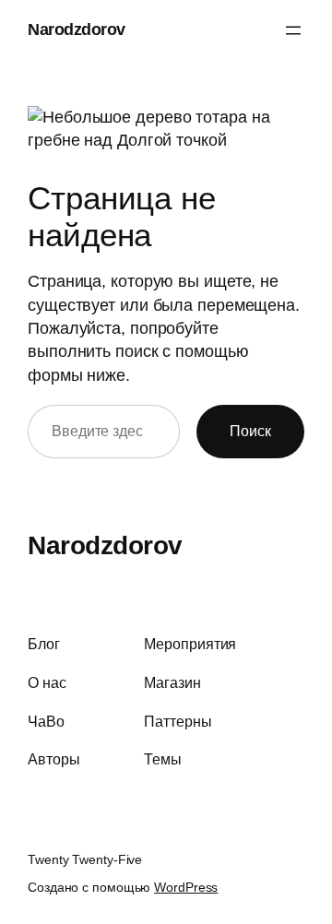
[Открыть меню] (293, 30)
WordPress (186, 887)
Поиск (250, 430)
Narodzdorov (76, 29)
